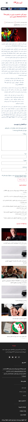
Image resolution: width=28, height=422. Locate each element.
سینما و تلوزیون (17, 24)
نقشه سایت (23, 415)
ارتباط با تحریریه (22, 407)
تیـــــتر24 (18, 2)
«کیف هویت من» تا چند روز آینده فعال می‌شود (17, 336)
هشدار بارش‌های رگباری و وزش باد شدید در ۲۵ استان (15, 196)
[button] (7, 3)
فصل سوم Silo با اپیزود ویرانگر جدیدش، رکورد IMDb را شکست (14, 368)
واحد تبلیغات (23, 411)
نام (25, 153)
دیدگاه (25, 134)
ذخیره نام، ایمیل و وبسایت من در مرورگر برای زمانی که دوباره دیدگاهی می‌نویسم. (14, 176)
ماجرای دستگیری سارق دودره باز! (20, 318)
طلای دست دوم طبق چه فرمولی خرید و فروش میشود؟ (15, 218)
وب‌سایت (24, 167)
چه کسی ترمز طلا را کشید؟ (21, 300)
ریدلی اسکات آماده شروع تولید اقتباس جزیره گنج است (15, 243)
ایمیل (25, 160)
